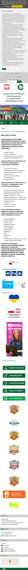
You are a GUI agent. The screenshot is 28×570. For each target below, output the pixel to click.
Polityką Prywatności (10, 2)
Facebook (5, 547)
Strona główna (11, 73)
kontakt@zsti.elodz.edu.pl (10, 535)
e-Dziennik (6, 545)
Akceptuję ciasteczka (17, 6)
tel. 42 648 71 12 (7, 534)
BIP (4, 543)
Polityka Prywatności (8, 549)
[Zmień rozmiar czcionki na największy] (16, 77)
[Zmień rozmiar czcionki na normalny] (10, 77)
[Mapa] (10, 561)
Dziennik (4, 122)
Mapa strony (17, 73)
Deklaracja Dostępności (9, 551)
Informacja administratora (14, 79)
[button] (26, 112)
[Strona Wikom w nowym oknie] (4, 569)
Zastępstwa (14, 122)
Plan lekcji (24, 122)
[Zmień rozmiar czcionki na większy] (13, 77)
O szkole (12, 131)
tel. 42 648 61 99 (7, 532)
